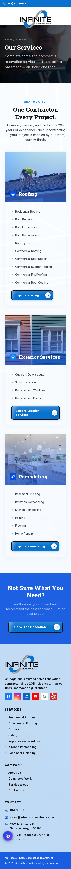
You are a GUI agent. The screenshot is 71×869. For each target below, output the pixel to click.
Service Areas (18, 784)
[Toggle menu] (64, 16)
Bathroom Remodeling (29, 502)
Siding (12, 735)
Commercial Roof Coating (31, 282)
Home (8, 39)
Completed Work (20, 778)
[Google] (44, 696)
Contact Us (16, 790)
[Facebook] (8, 696)
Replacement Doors (28, 398)
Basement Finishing (27, 494)
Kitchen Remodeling (28, 509)
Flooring (20, 525)
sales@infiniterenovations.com (32, 817)
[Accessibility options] (8, 836)
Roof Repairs (23, 219)
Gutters (13, 729)
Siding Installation (26, 382)
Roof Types (23, 243)
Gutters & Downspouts (29, 374)
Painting (20, 517)
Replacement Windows (30, 390)
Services (21, 39)
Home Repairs (24, 533)
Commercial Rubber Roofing (33, 266)
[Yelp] (53, 696)
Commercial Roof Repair (31, 258)
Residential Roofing (27, 211)
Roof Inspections (26, 227)
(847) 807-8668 (16, 3)
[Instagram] (17, 696)
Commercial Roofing (28, 251)
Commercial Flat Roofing (31, 274)
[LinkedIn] (26, 696)
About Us (14, 772)
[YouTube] (35, 696)
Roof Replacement (27, 235)
